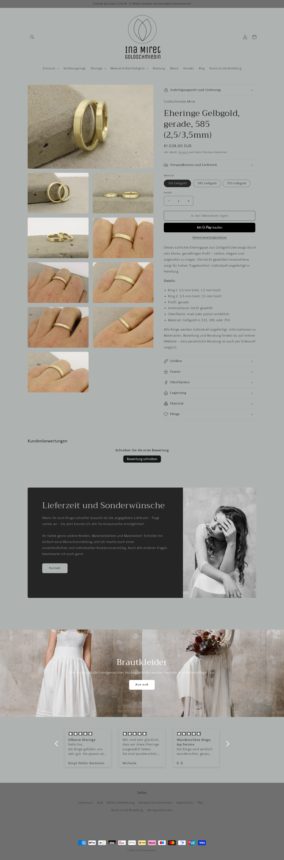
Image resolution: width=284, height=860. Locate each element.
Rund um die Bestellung (127, 810)
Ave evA (141, 684)
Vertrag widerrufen (160, 810)
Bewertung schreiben (142, 459)
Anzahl (168, 192)
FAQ (200, 802)
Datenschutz (184, 802)
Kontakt (55, 568)
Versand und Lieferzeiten (155, 802)
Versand (183, 152)
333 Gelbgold (177, 183)
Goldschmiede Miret (146, 850)
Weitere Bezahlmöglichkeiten (209, 237)
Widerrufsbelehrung (121, 802)
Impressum (85, 802)
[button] (32, 37)
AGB (100, 802)
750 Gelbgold (236, 183)
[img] (88, 734)
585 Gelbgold (207, 183)
